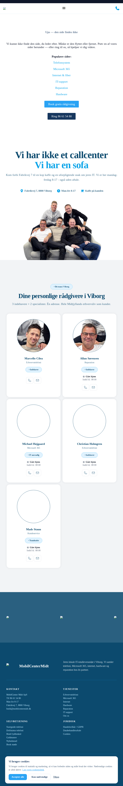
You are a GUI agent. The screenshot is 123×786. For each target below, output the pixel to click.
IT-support (62, 81)
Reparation (61, 87)
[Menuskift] (64, 8)
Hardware (61, 94)
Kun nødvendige (40, 777)
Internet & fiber (61, 75)
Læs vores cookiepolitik (33, 770)
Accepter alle (18, 777)
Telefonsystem (61, 62)
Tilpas (56, 777)
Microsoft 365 (61, 69)
